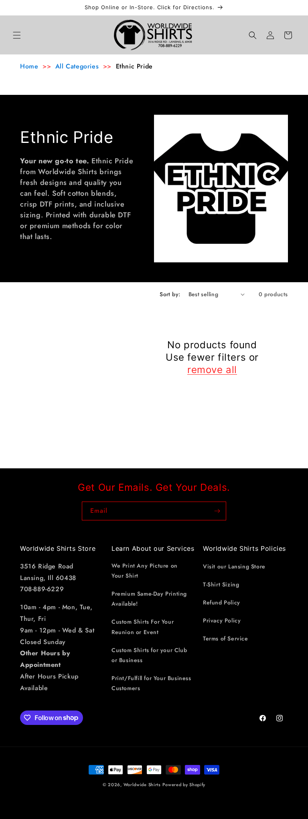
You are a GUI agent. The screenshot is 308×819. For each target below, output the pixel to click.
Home (29, 66)
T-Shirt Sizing (221, 584)
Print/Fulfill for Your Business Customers (151, 683)
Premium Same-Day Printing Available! (149, 599)
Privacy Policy (222, 620)
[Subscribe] (217, 511)
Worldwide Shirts (142, 784)
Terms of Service (225, 638)
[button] (17, 35)
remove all (212, 369)
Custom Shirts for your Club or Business (149, 655)
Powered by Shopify (183, 784)
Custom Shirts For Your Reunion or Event (142, 627)
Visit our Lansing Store (234, 566)
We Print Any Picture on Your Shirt (144, 571)
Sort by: (170, 294)
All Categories (77, 66)
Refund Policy (221, 602)
